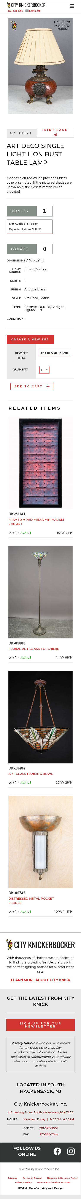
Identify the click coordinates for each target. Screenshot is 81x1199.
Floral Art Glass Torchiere (33, 649)
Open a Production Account (53, 1182)
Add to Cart (28, 386)
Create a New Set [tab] (30, 339)
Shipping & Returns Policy (62, 1178)
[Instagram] (71, 1154)
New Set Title (21, 355)
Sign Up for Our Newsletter (40, 1024)
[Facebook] (57, 1154)
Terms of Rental (31, 1178)
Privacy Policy (23, 1182)
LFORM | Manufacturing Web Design (40, 1188)
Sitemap (12, 1178)
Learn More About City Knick (40, 980)
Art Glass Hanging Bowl (30, 774)
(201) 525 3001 (15, 10)
